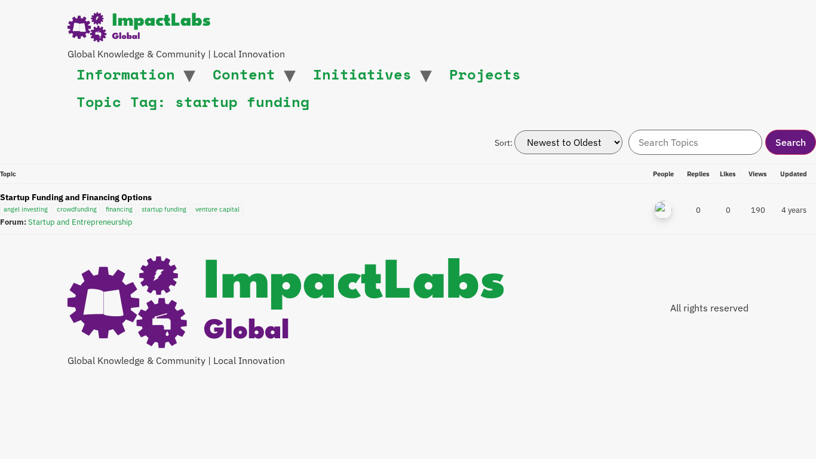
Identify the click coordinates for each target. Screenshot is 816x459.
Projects (485, 74)
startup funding (164, 209)
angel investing (26, 209)
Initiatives (362, 74)
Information (125, 74)
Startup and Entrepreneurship (80, 222)
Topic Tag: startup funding (192, 101)
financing (119, 209)
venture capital (217, 209)
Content (244, 74)
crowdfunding (77, 209)
